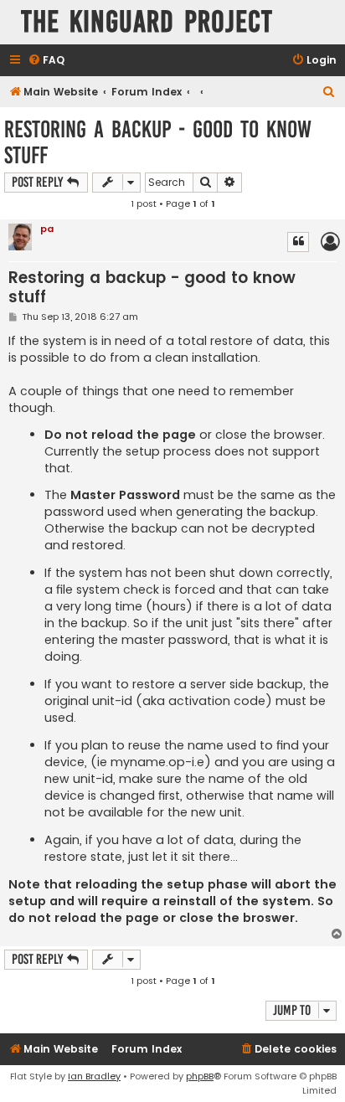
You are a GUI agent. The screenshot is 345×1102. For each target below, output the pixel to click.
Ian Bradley (94, 1076)
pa (47, 228)
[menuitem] (46, 60)
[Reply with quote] (298, 242)
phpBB (200, 1076)
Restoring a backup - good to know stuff (158, 142)
